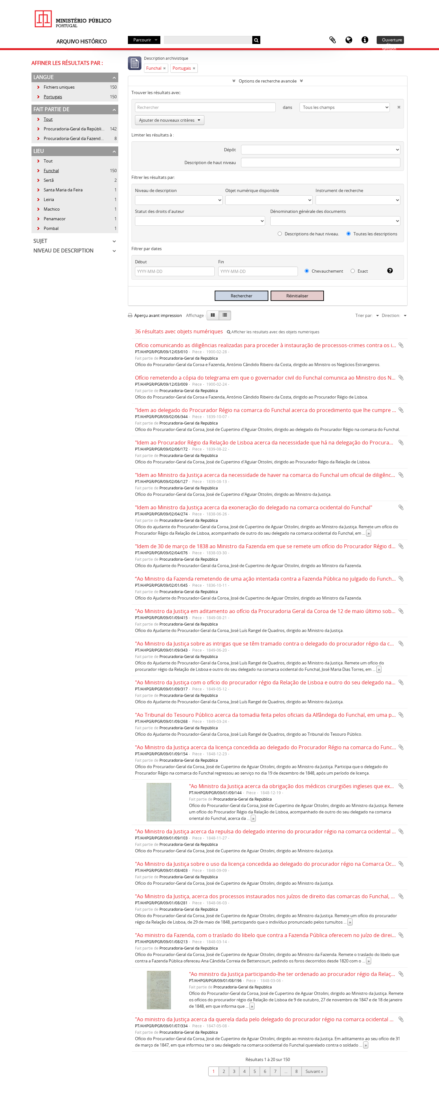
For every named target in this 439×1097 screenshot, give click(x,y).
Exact (362, 271)
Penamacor (51, 219)
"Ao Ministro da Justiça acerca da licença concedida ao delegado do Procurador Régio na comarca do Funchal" (268, 747)
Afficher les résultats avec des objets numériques (274, 332)
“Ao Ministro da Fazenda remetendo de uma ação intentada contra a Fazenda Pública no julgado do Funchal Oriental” (277, 578)
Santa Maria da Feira (59, 190)
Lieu (38, 150)
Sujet (40, 240)
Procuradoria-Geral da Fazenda (69, 138)
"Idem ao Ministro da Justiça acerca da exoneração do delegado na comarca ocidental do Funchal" (253, 507)
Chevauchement (327, 271)
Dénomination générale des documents (308, 211)
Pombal (47, 228)
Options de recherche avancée (268, 81)
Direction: (391, 315)
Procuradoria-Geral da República (70, 129)
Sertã (45, 180)
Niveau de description (63, 250)
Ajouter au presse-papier (401, 345)
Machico (48, 209)
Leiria (45, 199)
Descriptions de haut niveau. (311, 234)
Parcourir (142, 40)
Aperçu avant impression (157, 315)
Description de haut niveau (210, 162)
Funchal (47, 170)
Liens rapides (365, 40)
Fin (221, 262)
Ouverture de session (392, 40)
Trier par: (363, 315)
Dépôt (230, 150)
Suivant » (314, 1071)
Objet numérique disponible (252, 190)
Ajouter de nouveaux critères (166, 120)
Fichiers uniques (55, 87)
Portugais (49, 97)
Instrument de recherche (339, 190)
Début (141, 262)
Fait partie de (51, 109)
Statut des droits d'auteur (159, 211)
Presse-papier (333, 40)
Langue (349, 40)
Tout (48, 119)
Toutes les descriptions (375, 234)
